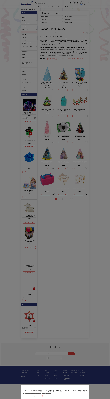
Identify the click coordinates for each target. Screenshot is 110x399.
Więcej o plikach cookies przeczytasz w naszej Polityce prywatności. (37, 393)
